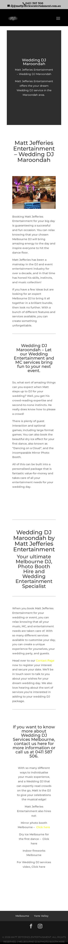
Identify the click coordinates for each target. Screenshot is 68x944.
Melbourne (22, 915)
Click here (43, 827)
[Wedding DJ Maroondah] (34, 208)
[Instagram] (40, 926)
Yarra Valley (41, 915)
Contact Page (45, 660)
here (42, 743)
